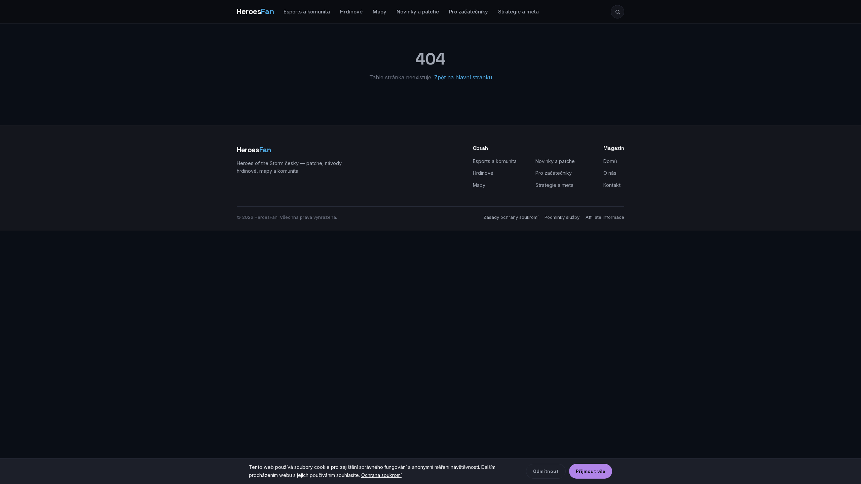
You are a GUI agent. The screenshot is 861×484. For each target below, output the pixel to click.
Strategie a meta (518, 11)
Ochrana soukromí (381, 475)
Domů (610, 161)
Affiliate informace (605, 217)
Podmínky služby (562, 217)
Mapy (379, 11)
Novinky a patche (418, 11)
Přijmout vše (590, 471)
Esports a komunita (307, 11)
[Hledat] (617, 11)
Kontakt (612, 185)
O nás (609, 173)
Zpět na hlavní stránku (463, 77)
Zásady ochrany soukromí (510, 217)
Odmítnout (546, 471)
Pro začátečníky (468, 11)
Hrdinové (351, 11)
